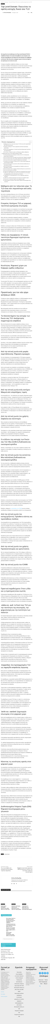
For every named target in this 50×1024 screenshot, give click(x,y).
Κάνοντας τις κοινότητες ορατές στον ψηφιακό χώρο (14, 179)
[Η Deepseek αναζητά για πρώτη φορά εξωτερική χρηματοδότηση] (3, 925)
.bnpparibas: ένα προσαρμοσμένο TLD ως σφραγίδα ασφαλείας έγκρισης (16, 176)
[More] (24, 16)
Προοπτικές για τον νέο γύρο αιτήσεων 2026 (12, 153)
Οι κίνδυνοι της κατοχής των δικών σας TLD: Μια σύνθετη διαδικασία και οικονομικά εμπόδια (17, 162)
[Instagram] (14, 883)
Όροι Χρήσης (3, 994)
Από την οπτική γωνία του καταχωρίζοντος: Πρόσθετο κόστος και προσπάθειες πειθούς (16, 167)
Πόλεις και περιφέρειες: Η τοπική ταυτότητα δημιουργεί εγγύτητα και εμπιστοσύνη (17, 150)
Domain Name (7, 854)
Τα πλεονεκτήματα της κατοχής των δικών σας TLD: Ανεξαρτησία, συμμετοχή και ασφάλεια (16, 155)
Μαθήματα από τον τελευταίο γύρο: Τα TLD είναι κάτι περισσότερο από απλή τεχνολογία (17, 144)
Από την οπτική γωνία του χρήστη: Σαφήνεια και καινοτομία (15, 159)
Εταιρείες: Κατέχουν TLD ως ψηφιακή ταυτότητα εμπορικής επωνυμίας (16, 147)
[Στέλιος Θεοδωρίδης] (2, 12)
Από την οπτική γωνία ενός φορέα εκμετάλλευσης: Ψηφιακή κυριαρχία (17, 157)
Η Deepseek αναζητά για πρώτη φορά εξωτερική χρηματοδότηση (10, 925)
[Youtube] (47, 973)
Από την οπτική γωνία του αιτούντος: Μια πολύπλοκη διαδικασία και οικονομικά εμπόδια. (17, 164)
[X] (15, 16)
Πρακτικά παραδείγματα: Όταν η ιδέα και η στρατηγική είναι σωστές (17, 171)
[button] (40, 986)
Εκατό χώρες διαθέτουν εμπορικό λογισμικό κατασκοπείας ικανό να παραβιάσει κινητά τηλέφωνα (10, 920)
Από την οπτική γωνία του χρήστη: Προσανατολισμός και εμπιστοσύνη (17, 168)
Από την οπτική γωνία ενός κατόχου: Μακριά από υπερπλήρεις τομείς (17, 158)
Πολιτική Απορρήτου (4, 996)
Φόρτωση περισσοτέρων (7, 938)
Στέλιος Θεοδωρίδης (7, 12)
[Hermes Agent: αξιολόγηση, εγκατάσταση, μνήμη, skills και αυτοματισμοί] (6, 896)
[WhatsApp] (21, 16)
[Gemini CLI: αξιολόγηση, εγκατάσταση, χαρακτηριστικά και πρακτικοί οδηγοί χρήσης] (16, 896)
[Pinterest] (18, 16)
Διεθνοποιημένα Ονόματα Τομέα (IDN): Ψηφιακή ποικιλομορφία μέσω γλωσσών (17, 181)
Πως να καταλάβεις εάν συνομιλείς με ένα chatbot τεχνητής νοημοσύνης (7, 869)
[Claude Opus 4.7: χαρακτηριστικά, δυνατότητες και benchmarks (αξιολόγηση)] (27, 896)
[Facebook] (12, 16)
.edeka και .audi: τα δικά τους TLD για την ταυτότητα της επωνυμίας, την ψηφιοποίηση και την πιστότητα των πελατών (17, 173)
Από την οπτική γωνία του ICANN (10, 170)
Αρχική (2, 2)
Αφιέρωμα (6, 2)
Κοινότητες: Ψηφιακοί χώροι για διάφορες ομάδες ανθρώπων (16, 152)
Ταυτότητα (2, 991)
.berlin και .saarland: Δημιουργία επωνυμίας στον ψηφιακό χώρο (16, 177)
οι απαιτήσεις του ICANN (16, 508)
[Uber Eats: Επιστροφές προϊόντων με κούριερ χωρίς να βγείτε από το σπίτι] (3, 928)
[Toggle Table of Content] (29, 142)
